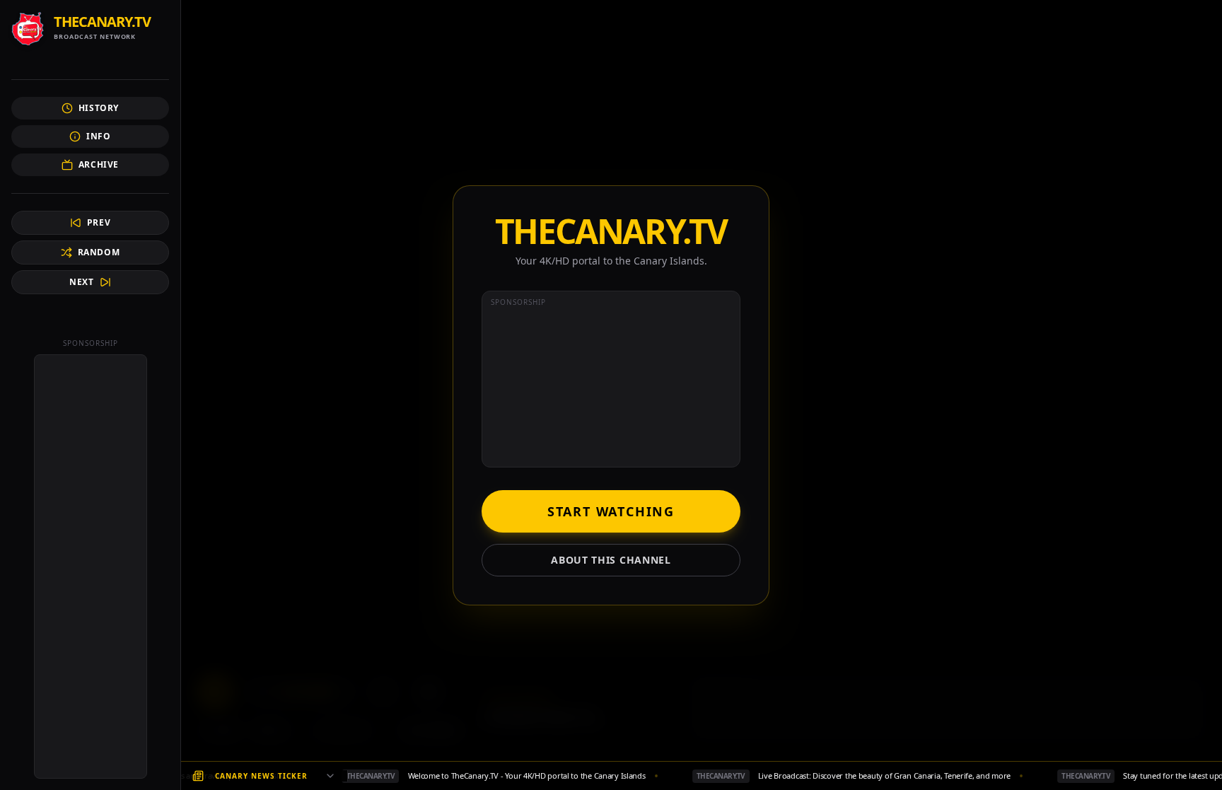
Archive (98, 164)
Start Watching (611, 511)
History (98, 108)
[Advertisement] (90, 566)
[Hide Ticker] (330, 776)
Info (98, 136)
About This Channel (611, 560)
